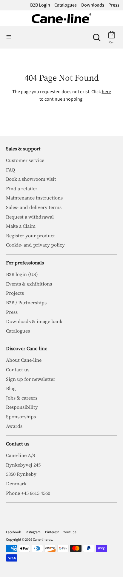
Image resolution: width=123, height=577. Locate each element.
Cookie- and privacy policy (35, 244)
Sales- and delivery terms (33, 207)
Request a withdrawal (30, 216)
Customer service (25, 160)
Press (113, 5)
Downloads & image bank (34, 321)
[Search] (97, 35)
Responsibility (22, 407)
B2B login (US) (22, 274)
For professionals (25, 262)
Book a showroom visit (31, 179)
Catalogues (65, 5)
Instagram (33, 532)
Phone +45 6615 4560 (28, 493)
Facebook (13, 532)
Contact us (17, 369)
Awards (14, 426)
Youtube (69, 532)
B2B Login (40, 5)
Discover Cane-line (26, 348)
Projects (15, 293)
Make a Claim (21, 226)
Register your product (30, 235)
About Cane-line (23, 360)
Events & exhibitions (29, 283)
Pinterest (52, 532)
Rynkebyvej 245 (23, 464)
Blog (11, 388)
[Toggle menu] (8, 37)
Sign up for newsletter (30, 379)
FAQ (10, 169)
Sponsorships (21, 416)
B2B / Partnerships (26, 302)
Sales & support (23, 148)
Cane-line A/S (20, 455)
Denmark (16, 483)
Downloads (92, 5)
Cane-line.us (42, 539)
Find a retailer (21, 188)
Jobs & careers (21, 397)
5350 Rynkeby (21, 474)
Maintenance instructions (34, 197)
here (106, 91)
